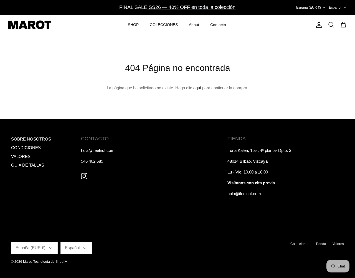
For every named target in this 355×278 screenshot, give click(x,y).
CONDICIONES (26, 147)
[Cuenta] (317, 25)
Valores (338, 244)
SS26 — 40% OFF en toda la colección (191, 7)
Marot (27, 262)
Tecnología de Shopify (50, 262)
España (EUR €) (308, 7)
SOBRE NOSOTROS (31, 139)
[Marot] (29, 25)
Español (335, 7)
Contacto (218, 24)
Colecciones (299, 244)
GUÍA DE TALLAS (27, 165)
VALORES (21, 156)
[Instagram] (84, 176)
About (194, 24)
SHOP (133, 24)
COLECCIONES (164, 24)
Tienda (321, 244)
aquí (197, 87)
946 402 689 (92, 161)
